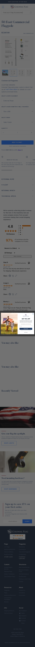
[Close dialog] (33, 314)
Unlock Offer (26, 328)
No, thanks (25, 332)
